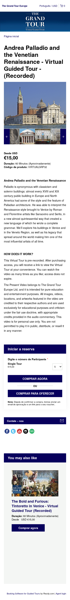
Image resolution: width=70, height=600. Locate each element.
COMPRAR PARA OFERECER (35, 393)
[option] (11, 136)
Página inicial (11, 36)
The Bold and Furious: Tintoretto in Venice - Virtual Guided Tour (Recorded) (35, 506)
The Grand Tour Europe (14, 6)
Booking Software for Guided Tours (23, 593)
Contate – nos (15, 421)
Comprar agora (35, 379)
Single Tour (15, 365)
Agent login (61, 593)
